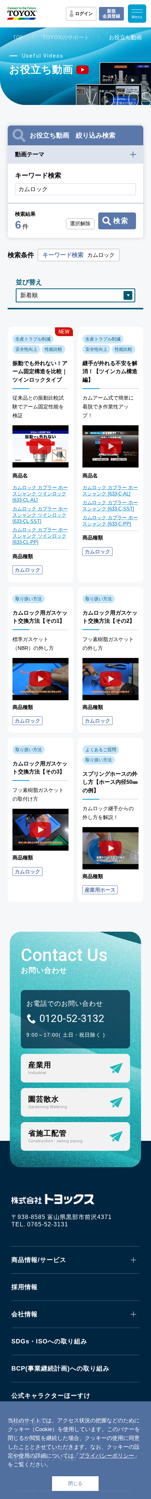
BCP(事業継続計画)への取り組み (60, 1368)
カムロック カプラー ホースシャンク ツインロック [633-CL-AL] (40, 494)
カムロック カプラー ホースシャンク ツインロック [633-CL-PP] (40, 536)
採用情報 (24, 1287)
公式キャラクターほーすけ (51, 1395)
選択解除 (80, 223)
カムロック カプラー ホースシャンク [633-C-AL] (110, 490)
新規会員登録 (111, 13)
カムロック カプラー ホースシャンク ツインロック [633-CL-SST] (40, 515)
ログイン (84, 13)
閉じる (75, 1483)
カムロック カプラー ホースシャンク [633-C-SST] (110, 506)
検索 (121, 221)
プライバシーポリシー (106, 1455)
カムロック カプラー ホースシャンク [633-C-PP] (110, 521)
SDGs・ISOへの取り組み (49, 1341)
